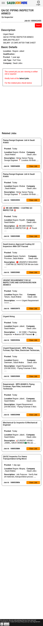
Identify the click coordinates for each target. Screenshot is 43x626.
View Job (33, 166)
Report (38, 25)
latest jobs (24, 78)
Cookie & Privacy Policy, (17, 622)
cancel (6, 624)
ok (2, 624)
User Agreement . (35, 622)
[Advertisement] (21, 107)
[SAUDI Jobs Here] (17, 4)
